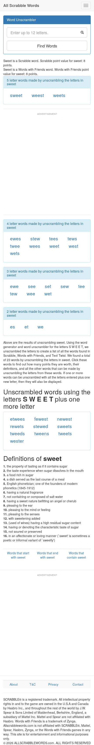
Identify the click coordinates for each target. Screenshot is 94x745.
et (26, 326)
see (32, 286)
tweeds (17, 433)
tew (13, 293)
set (48, 286)
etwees (17, 418)
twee (15, 246)
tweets (65, 433)
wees (34, 246)
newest (64, 418)
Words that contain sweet (76, 555)
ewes (15, 238)
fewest (41, 418)
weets (59, 95)
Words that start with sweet (18, 555)
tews (72, 238)
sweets (64, 426)
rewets (17, 426)
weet (54, 246)
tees (53, 238)
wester (17, 440)
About (14, 684)
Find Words (47, 46)
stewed (40, 426)
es (12, 326)
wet (48, 293)
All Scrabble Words (21, 5)
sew (65, 286)
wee (31, 293)
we (41, 326)
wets (15, 253)
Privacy (53, 684)
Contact (78, 684)
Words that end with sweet (47, 555)
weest (38, 95)
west (73, 246)
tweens (41, 433)
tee (81, 286)
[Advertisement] (47, 166)
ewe (14, 286)
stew (35, 238)
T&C (33, 684)
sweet (16, 95)
